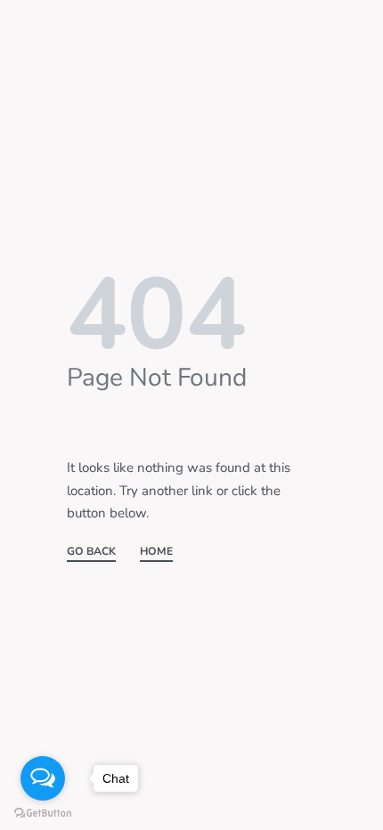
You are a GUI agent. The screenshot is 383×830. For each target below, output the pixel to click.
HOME (156, 552)
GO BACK (91, 552)
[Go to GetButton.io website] (42, 812)
